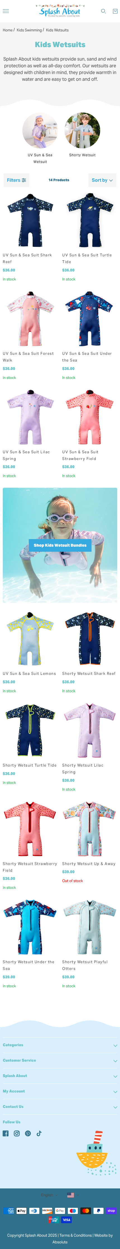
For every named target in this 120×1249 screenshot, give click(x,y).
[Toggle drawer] (6, 11)
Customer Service (19, 1060)
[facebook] (6, 1133)
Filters (13, 180)
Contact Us (13, 1106)
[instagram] (17, 1133)
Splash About (15, 1075)
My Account (14, 1091)
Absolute (60, 1242)
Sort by (99, 180)
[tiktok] (39, 1133)
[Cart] (115, 11)
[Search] (103, 11)
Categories (13, 1045)
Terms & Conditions (75, 1235)
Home (8, 30)
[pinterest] (28, 1133)
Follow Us (11, 1122)
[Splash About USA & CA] (60, 11)
